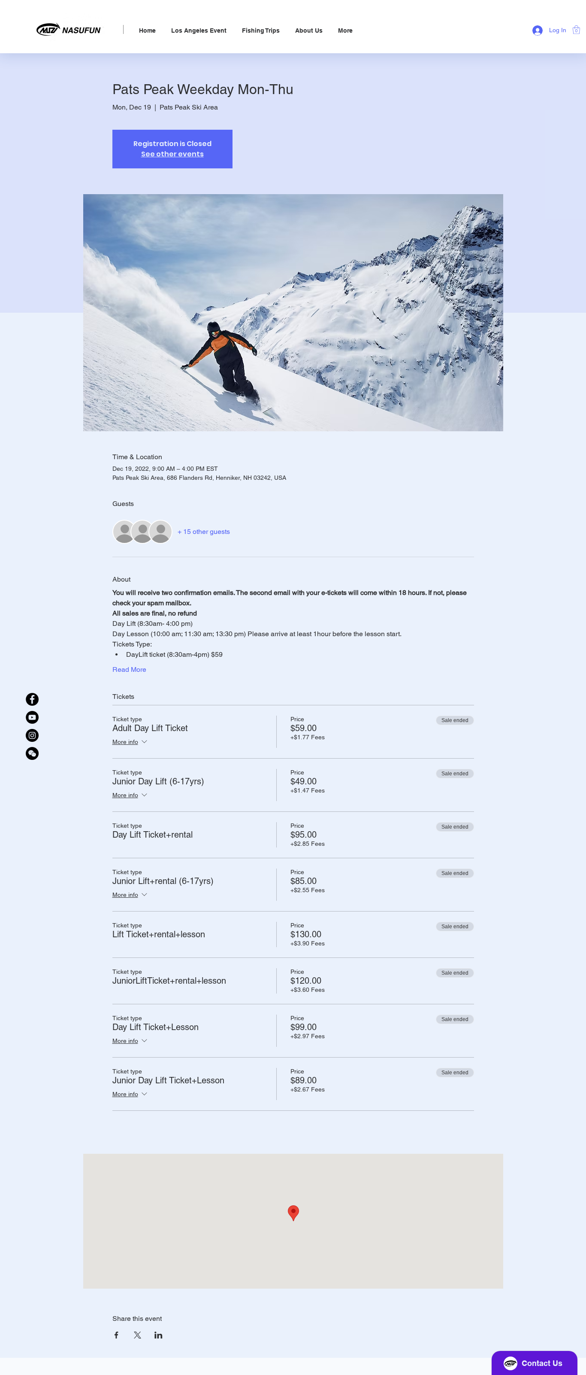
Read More (129, 669)
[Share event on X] (137, 1335)
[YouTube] (32, 717)
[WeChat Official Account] (32, 753)
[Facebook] (32, 699)
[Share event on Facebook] (116, 1335)
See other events (172, 154)
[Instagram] (32, 735)
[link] (576, 29)
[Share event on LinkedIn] (158, 1335)
